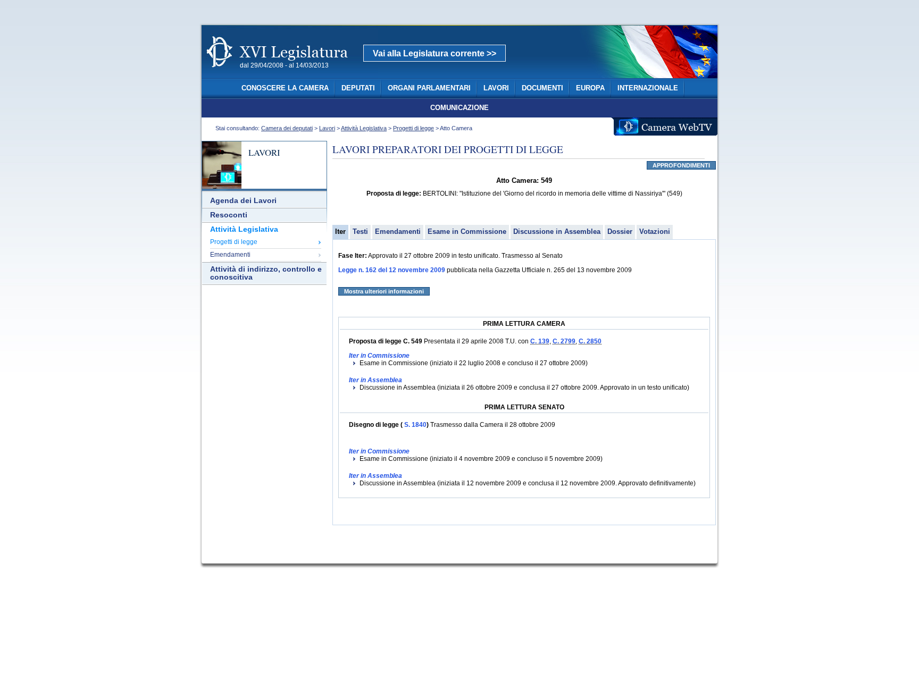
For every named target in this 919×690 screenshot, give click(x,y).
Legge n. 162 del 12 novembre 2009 (391, 270)
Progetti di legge (413, 128)
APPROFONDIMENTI (681, 165)
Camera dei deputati (287, 128)
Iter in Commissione (379, 355)
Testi (360, 231)
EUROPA (590, 88)
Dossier (619, 231)
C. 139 (539, 341)
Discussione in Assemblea (556, 231)
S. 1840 (415, 424)
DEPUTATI (358, 88)
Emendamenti (230, 254)
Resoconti (228, 215)
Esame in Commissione (467, 231)
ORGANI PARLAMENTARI (429, 88)
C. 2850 (590, 341)
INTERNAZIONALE (647, 88)
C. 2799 (564, 341)
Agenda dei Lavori (243, 201)
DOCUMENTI (542, 88)
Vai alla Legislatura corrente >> (434, 53)
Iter (340, 231)
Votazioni (654, 231)
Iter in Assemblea (375, 380)
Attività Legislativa (364, 128)
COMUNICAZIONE (459, 108)
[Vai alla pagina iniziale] (290, 73)
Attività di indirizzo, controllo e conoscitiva (266, 273)
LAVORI (496, 88)
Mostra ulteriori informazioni (384, 291)
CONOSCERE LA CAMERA (285, 88)
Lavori (327, 128)
